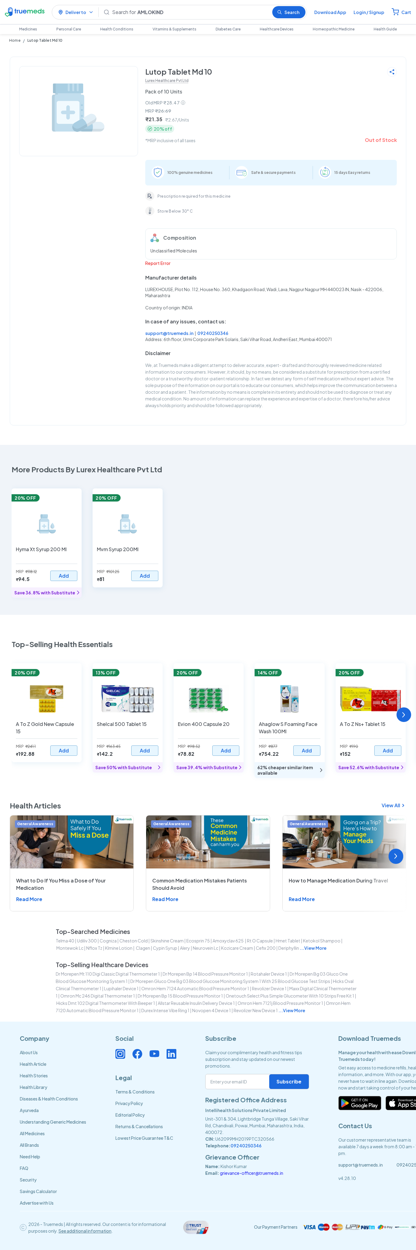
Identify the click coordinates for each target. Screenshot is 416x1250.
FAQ (24, 1168)
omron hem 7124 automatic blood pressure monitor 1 (195, 988)
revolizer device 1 (269, 988)
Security (28, 1179)
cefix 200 (266, 948)
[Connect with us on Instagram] (120, 1054)
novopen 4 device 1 (211, 1010)
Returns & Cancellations (139, 1126)
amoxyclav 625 (228, 940)
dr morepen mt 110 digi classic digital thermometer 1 (108, 974)
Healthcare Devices (277, 29)
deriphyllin (288, 948)
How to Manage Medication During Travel (338, 880)
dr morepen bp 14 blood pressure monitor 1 (205, 974)
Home (14, 40)
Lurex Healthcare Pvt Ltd (167, 80)
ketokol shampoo (321, 940)
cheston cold (133, 940)
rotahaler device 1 (269, 974)
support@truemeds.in (169, 333)
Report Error (158, 263)
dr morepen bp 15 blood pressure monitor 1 (180, 995)
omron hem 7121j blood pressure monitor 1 (280, 1003)
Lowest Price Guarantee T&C (144, 1138)
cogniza (108, 940)
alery (185, 948)
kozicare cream (237, 948)
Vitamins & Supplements (174, 29)
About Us (29, 1052)
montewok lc (69, 948)
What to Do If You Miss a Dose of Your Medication (61, 884)
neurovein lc (205, 948)
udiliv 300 (87, 940)
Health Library (33, 1087)
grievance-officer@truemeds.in (251, 1173)
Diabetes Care (228, 29)
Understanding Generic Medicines (53, 1122)
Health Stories (34, 1075)
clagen (142, 948)
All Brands (29, 1145)
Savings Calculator (38, 1191)
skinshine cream (167, 940)
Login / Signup (369, 12)
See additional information (84, 1231)
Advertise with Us (37, 1203)
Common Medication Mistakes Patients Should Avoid (199, 884)
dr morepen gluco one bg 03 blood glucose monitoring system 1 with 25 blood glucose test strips (230, 981)
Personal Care (68, 29)
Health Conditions (116, 29)
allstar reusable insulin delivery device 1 (196, 1003)
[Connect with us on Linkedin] (171, 1054)
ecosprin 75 (198, 940)
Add (64, 575)
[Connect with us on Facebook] (137, 1054)
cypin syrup (165, 948)
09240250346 (212, 333)
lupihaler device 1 (121, 988)
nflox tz (94, 948)
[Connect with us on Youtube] (154, 1054)
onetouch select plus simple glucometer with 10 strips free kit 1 (290, 995)
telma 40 (65, 940)
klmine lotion (118, 948)
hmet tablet (288, 940)
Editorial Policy (130, 1115)
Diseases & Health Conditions (49, 1098)
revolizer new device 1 (256, 1010)
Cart (406, 12)
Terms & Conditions (135, 1091)
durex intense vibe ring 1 (165, 1010)
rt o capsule (260, 940)
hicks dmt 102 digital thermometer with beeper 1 (105, 1003)
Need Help (30, 1156)
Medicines (28, 29)
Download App (330, 12)
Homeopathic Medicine (333, 29)
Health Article (33, 1064)
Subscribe (289, 1081)
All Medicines (32, 1133)
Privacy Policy (129, 1103)
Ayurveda (29, 1110)
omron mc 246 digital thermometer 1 (97, 995)
